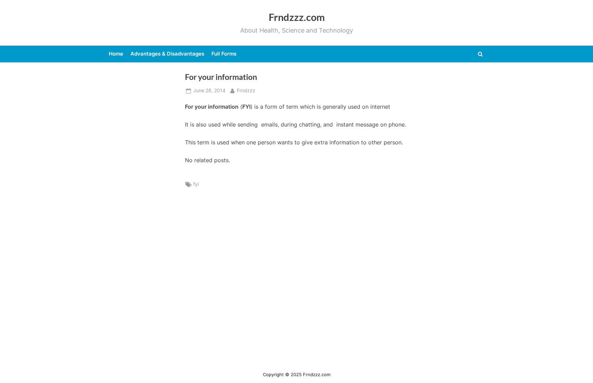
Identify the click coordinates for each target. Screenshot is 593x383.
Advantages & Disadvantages (167, 53)
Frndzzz (246, 90)
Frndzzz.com (297, 17)
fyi (196, 184)
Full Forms (223, 53)
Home (116, 53)
